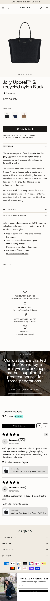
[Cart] (47, 8)
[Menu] (3, 8)
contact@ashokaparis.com (17, 253)
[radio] (7, 116)
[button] (4, 93)
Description (8, 146)
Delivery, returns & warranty (15, 215)
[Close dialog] (48, 574)
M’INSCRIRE (33, 591)
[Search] (8, 8)
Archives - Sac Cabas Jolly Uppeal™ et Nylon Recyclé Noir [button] (28, 471)
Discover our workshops (25, 389)
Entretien (7, 265)
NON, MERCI (33, 594)
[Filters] (39, 425)
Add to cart (26, 128)
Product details (9, 209)
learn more (11, 237)
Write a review (19, 425)
